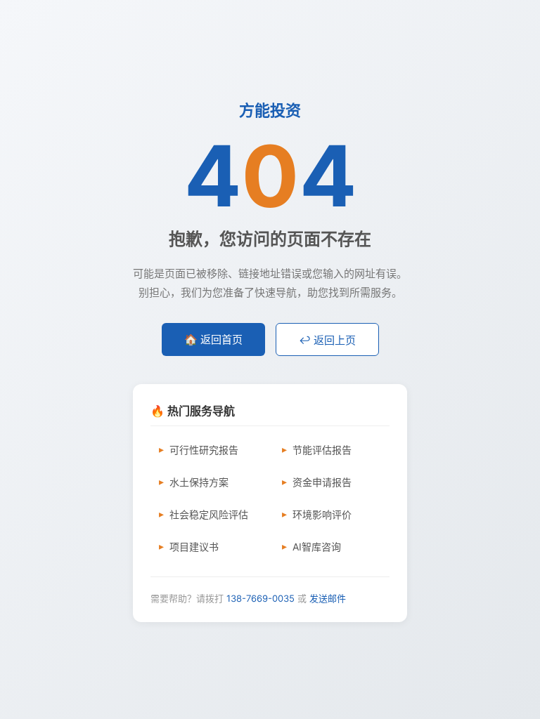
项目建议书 (194, 547)
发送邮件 (327, 598)
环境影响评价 (322, 514)
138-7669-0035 (260, 598)
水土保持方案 (199, 482)
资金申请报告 (322, 482)
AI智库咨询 (316, 547)
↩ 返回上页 (327, 340)
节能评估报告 (322, 450)
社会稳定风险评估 (208, 514)
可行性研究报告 (203, 450)
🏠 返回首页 (213, 339)
